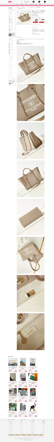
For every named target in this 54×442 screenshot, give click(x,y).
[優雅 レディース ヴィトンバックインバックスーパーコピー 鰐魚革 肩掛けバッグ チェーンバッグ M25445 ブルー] (22, 362)
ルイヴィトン (21, 423)
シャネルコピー (11, 44)
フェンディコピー (12, 41)
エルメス (21, 429)
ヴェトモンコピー (12, 50)
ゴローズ (11, 59)
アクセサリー (12, 24)
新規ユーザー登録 (26, 1)
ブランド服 (11, 429)
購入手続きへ (41, 22)
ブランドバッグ (10, 426)
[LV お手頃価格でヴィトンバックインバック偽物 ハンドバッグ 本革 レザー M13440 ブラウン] (32, 392)
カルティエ (11, 64)
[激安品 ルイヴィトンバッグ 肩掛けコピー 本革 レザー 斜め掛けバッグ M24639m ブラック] (32, 407)
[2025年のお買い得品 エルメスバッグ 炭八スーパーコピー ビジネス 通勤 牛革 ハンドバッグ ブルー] (22, 392)
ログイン (30, 1)
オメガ (43, 426)
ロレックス (11, 73)
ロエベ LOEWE (11, 56)
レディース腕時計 (43, 423)
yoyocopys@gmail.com (37, 24)
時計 (11, 14)
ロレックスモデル (43, 432)
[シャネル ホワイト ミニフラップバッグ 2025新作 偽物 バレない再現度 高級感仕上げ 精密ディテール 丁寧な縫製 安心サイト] (12, 392)
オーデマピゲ (43, 429)
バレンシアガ (21, 432)
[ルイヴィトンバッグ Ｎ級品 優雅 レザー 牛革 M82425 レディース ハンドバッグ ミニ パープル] (12, 377)
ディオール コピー (12, 53)
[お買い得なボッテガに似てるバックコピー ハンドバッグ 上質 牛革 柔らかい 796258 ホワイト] (32, 362)
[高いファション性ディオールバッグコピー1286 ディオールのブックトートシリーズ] (22, 407)
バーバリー (11, 62)
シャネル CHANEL (22, 7)
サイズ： (39, 19)
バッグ (11, 11)
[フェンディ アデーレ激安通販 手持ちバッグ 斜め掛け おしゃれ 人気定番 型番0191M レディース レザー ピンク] (12, 362)
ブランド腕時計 (10, 423)
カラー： (33, 19)
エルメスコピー (11, 47)
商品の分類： (33, 17)
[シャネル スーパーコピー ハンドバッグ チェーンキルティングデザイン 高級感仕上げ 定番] (22, 377)
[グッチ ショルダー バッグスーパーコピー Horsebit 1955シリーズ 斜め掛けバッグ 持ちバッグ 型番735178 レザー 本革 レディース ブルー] (12, 407)
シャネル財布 (32, 432)
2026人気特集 (12, 9)
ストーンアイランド (12, 67)
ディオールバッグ (32, 426)
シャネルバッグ (32, 423)
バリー (10, 70)
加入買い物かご (35, 22)
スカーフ (12, 27)
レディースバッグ (28, 7)
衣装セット (12, 19)
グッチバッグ (32, 429)
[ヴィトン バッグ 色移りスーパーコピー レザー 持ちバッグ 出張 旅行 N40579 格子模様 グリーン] (32, 377)
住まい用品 (12, 22)
